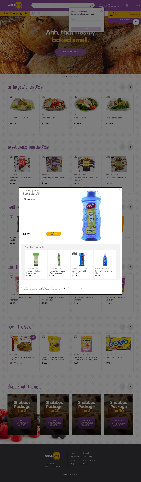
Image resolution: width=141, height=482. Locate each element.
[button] (91, 215)
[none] (36, 264)
